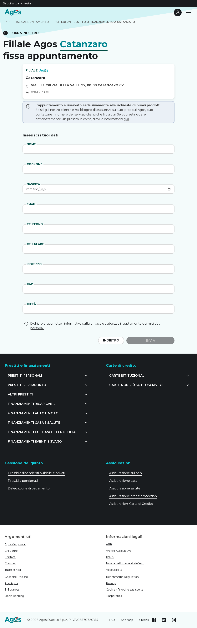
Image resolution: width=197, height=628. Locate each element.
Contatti (10, 557)
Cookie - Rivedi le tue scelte (124, 589)
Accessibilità (114, 570)
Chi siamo (11, 550)
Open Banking (14, 596)
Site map (127, 620)
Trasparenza (114, 596)
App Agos (11, 583)
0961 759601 (40, 92)
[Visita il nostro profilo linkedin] (163, 619)
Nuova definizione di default (125, 563)
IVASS (110, 557)
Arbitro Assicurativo (119, 550)
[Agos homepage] (13, 12)
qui (113, 114)
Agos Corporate (15, 544)
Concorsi (10, 563)
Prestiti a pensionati (23, 481)
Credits (144, 620)
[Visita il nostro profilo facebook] (153, 619)
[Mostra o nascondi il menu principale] (188, 12)
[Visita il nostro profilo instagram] (173, 619)
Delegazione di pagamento (29, 488)
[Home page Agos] (8, 22)
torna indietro (24, 33)
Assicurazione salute (124, 488)
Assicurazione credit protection (133, 496)
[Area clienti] (178, 12)
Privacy (111, 583)
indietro (111, 340)
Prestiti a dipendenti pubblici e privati (36, 473)
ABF (109, 544)
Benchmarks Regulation (122, 577)
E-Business (12, 589)
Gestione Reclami (16, 577)
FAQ (112, 620)
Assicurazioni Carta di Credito (131, 504)
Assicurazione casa (123, 481)
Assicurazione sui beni (125, 473)
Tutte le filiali (13, 570)
